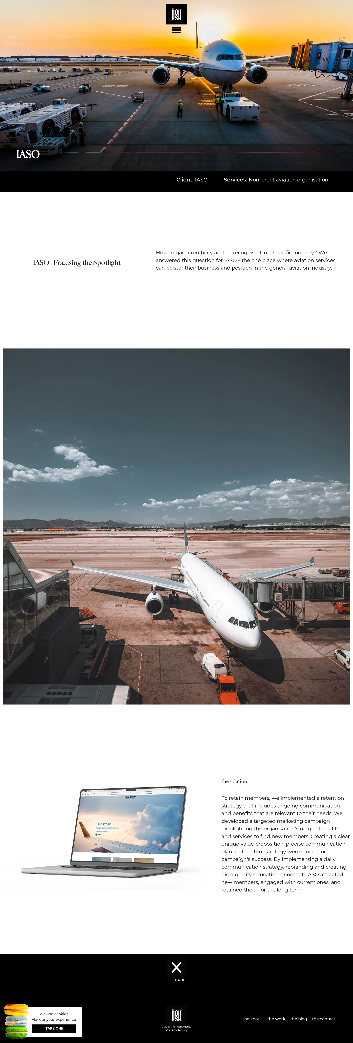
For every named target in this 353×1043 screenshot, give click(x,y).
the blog (298, 1018)
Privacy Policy (176, 1030)
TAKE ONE (54, 1028)
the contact (323, 1018)
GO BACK (176, 980)
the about (252, 1018)
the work (276, 1018)
